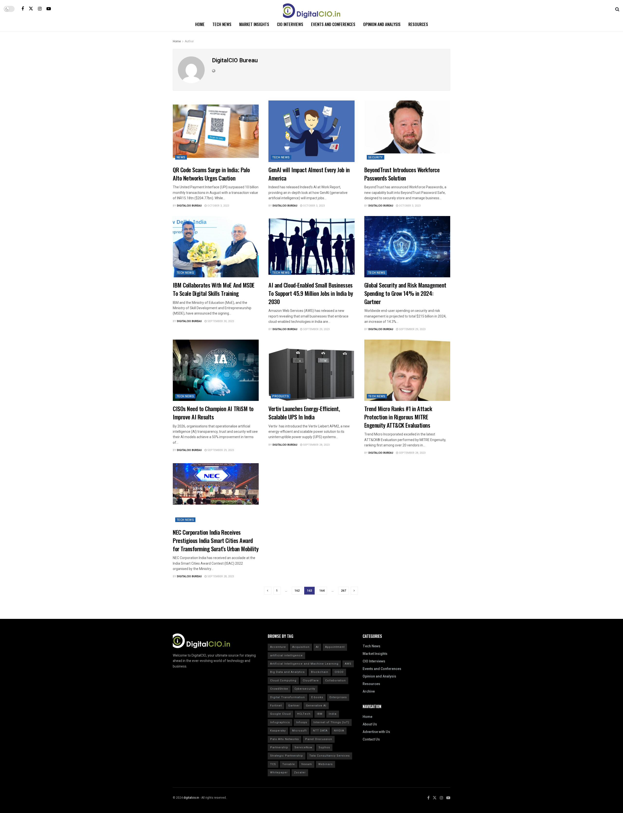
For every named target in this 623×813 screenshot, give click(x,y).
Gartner (294, 706)
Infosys (301, 722)
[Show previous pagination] (267, 591)
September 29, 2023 (316, 329)
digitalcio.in (191, 797)
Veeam (306, 764)
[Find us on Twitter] (31, 8)
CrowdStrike (279, 689)
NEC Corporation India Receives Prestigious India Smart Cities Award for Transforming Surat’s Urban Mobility (215, 540)
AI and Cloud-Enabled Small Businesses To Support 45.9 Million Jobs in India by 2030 (310, 293)
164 (321, 590)
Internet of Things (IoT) (331, 722)
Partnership (279, 747)
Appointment (335, 647)
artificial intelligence (286, 655)
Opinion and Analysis (382, 24)
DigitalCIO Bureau (189, 206)
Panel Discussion (318, 739)
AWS (348, 664)
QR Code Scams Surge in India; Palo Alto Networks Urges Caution (211, 173)
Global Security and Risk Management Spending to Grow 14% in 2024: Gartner (405, 293)
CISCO (339, 672)
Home (200, 24)
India (333, 714)
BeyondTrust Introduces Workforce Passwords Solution (402, 173)
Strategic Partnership (286, 756)
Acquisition (301, 647)
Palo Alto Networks (284, 739)
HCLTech (304, 714)
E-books (317, 697)
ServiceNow (303, 747)
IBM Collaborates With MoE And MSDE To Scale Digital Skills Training (214, 289)
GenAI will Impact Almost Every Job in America (308, 173)
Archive (369, 691)
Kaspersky (278, 731)
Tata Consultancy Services (329, 756)
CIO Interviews (290, 24)
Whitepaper (279, 772)
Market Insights (254, 24)
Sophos (324, 747)
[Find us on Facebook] (22, 8)
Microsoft (299, 731)
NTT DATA (320, 731)
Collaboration (335, 680)
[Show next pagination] (354, 591)
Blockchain (319, 672)
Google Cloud (280, 714)
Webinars (325, 764)
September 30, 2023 (220, 321)
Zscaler (300, 772)
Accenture (278, 647)
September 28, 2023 (316, 445)
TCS (273, 764)
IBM (319, 714)
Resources (418, 24)
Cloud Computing (283, 680)
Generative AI (316, 706)
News (181, 157)
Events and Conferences (333, 24)
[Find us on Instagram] (40, 8)
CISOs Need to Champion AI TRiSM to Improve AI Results (213, 412)
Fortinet (276, 706)
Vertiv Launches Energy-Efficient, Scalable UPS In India (304, 412)
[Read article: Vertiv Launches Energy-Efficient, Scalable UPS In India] (311, 370)
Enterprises (338, 697)
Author (189, 41)
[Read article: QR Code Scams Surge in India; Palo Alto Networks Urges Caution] (216, 131)
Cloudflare (311, 680)
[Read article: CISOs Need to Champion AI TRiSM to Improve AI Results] (216, 370)
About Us (370, 724)
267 (343, 590)
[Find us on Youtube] (48, 8)
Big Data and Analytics (287, 672)
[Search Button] (617, 9)
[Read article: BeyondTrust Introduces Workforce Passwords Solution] (407, 131)
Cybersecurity (304, 689)
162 (297, 590)
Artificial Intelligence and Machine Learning (304, 664)
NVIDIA (339, 731)
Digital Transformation (287, 697)
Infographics (280, 722)
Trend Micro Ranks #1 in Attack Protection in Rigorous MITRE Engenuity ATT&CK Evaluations (398, 416)
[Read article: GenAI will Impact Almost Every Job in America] (311, 131)
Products (280, 396)
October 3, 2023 (218, 206)
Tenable (288, 764)
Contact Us (371, 739)
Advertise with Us (376, 731)
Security (375, 157)
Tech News (221, 24)
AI (317, 647)
